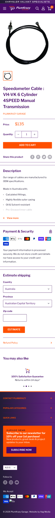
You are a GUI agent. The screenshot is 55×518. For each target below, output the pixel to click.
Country (7, 282)
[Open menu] (4, 8)
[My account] (43, 8)
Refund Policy (10, 342)
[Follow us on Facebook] (5, 482)
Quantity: (8, 134)
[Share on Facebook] (32, 157)
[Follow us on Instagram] (11, 482)
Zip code (7, 311)
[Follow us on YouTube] (17, 482)
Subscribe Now (21, 449)
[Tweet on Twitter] (44, 157)
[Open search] (37, 8)
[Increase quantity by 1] (34, 134)
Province (8, 296)
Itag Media (45, 511)
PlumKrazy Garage (14, 113)
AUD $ (7, 467)
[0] (49, 8)
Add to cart (27, 145)
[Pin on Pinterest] (38, 157)
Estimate (14, 329)
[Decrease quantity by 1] (18, 134)
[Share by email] (50, 157)
